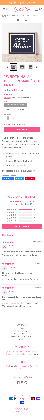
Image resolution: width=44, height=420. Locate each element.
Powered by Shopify (22, 411)
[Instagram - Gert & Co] (22, 19)
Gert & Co (25, 409)
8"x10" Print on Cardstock (15, 105)
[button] (10, 90)
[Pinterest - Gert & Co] (26, 19)
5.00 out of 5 (28, 201)
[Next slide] (36, 67)
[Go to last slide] (7, 67)
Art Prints (12, 16)
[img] (8, 242)
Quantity (8, 115)
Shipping (7, 98)
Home (4, 16)
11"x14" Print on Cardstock (15, 109)
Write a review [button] (22, 226)
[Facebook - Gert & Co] (18, 19)
